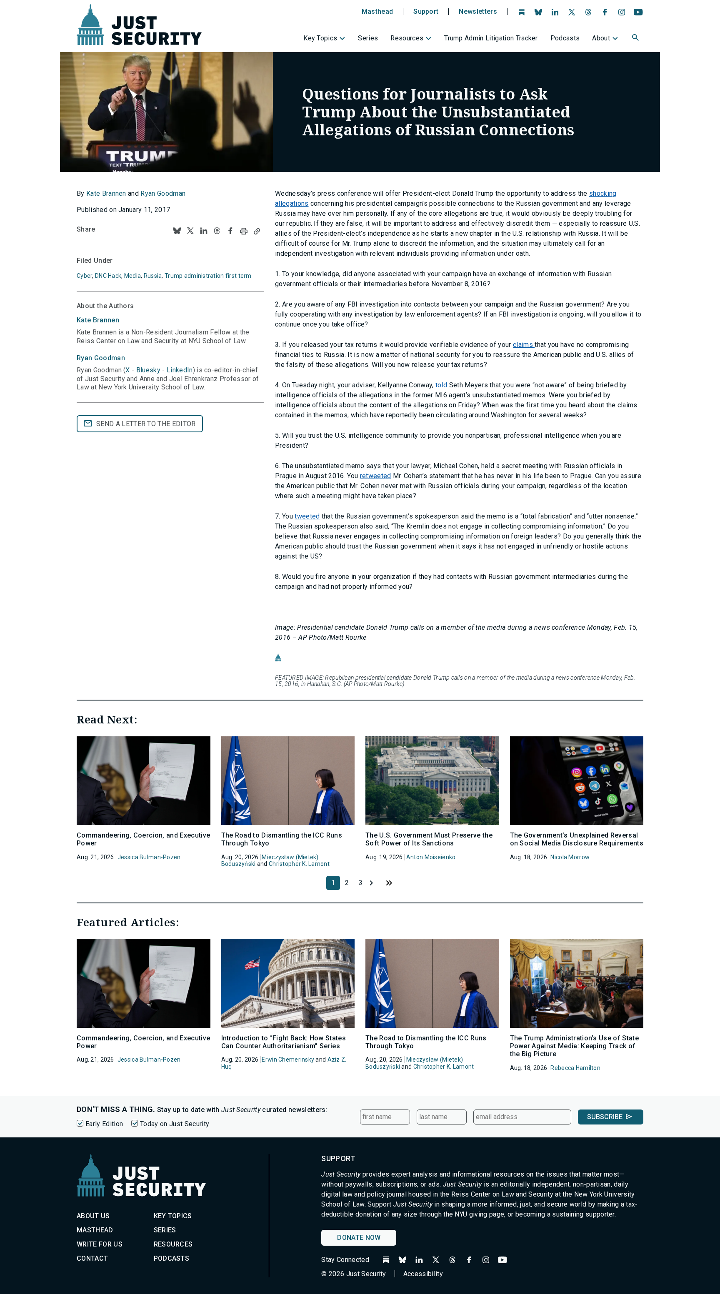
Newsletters (478, 11)
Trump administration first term (208, 275)
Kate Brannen (106, 193)
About (601, 38)
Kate (98, 320)
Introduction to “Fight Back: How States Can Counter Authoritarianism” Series (283, 1042)
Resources (406, 38)
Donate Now (358, 1238)
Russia (153, 275)
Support (425, 11)
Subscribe (604, 1117)
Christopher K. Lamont (299, 863)
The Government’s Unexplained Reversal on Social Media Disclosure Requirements (576, 839)
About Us (93, 1216)
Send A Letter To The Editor (146, 424)
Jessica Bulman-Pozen (149, 857)
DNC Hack (108, 275)
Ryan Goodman (162, 193)
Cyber (84, 275)
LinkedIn (180, 370)
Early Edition (104, 1124)
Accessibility (423, 1274)
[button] (636, 39)
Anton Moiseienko (430, 857)
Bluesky (148, 370)
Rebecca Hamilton (575, 1068)
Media (132, 275)
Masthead (377, 11)
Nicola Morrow (570, 857)
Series (368, 38)
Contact (92, 1258)
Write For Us (99, 1244)
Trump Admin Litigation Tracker (491, 38)
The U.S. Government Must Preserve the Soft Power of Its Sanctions (428, 839)
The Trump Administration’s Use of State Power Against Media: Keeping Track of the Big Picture (574, 1046)
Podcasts (565, 38)
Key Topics (320, 38)
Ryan (101, 358)
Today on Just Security (174, 1124)
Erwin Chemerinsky (288, 1059)
